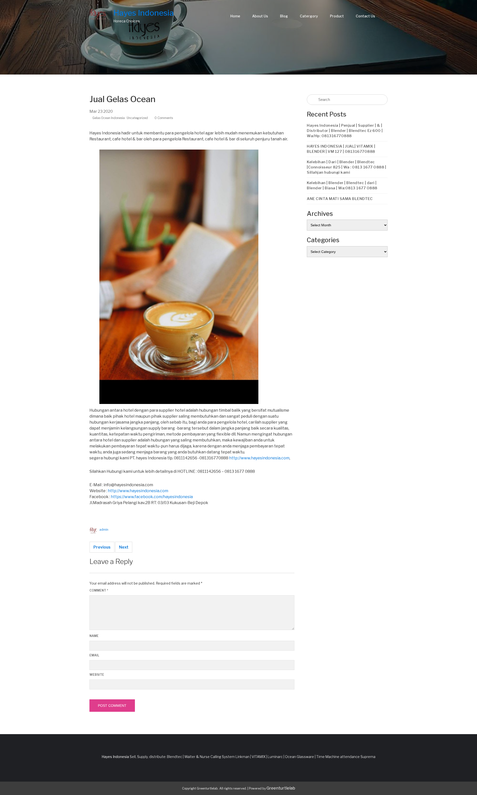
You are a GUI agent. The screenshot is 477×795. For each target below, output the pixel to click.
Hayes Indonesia (143, 13)
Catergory (309, 16)
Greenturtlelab (281, 788)
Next (123, 547)
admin (103, 529)
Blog (284, 16)
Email (94, 655)
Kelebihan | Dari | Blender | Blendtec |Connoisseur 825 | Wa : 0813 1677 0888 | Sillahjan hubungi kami (346, 167)
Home (235, 16)
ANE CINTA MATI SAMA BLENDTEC (340, 199)
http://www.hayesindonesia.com (259, 458)
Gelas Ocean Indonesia (108, 118)
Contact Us (365, 16)
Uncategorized (137, 118)
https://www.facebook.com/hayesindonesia (152, 496)
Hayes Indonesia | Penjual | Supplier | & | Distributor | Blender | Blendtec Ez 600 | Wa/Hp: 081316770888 (345, 130)
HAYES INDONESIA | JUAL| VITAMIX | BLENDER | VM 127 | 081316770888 (341, 149)
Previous (102, 547)
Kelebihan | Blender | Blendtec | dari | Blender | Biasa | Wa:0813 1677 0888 (342, 185)
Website (96, 674)
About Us (260, 16)
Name (94, 636)
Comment (98, 590)
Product (337, 16)
